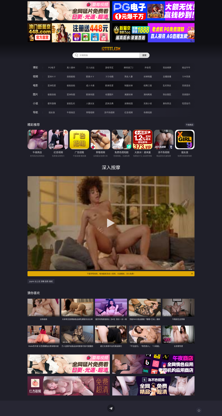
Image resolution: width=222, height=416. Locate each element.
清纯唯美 (148, 94)
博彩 (35, 67)
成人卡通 (90, 85)
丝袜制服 (148, 76)
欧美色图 (90, 94)
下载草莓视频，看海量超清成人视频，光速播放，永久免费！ (111, 273)
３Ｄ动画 (109, 76)
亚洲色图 (71, 94)
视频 (35, 76)
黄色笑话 (167, 103)
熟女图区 (167, 94)
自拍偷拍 (71, 76)
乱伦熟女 (167, 85)
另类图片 (186, 94)
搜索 (144, 55)
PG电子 (51, 67)
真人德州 (71, 67)
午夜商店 (71, 112)
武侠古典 (109, 103)
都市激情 (52, 103)
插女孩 (52, 112)
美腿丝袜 (128, 94)
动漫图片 (109, 94)
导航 (35, 112)
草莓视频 (90, 112)
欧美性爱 (109, 85)
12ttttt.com (111, 48)
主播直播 (167, 76)
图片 (35, 94)
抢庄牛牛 (186, 67)
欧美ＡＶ (90, 76)
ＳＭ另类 (186, 76)
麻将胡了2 (128, 67)
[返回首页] (199, 410)
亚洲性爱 (52, 85)
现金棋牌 (167, 67)
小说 (35, 103)
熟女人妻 (128, 76)
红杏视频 (128, 112)
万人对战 (90, 67)
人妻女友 (90, 103)
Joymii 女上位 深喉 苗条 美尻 (41, 281)
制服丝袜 (128, 85)
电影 (35, 85)
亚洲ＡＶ (52, 76)
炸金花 (148, 67)
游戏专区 (109, 67)
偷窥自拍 (52, 94)
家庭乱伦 (71, 103)
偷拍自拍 (71, 85)
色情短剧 (148, 112)
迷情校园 (128, 103)
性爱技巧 (186, 103)
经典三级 (148, 85)
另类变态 (186, 85)
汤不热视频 (109, 112)
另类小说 (148, 103)
